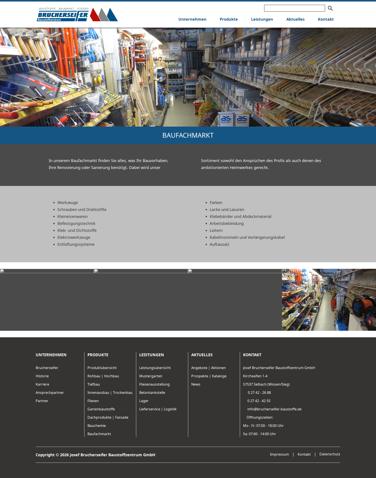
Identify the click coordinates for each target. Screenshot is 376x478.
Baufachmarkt (99, 433)
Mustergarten (150, 376)
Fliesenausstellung (154, 384)
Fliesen (93, 400)
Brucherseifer (47, 367)
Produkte (229, 19)
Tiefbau (93, 384)
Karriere (42, 384)
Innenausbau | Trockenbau (110, 392)
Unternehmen (192, 19)
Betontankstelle (152, 392)
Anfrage (5, 238)
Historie (42, 376)
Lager (144, 400)
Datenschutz (329, 454)
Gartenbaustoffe (101, 409)
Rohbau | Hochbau (103, 376)
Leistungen (262, 19)
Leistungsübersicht (155, 367)
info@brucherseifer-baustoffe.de (274, 409)
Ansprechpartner (50, 392)
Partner (42, 400)
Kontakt (326, 19)
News (195, 384)
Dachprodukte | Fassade (107, 417)
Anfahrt (5, 226)
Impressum (279, 454)
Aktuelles (295, 19)
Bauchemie (96, 425)
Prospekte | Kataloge (209, 376)
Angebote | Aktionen (208, 367)
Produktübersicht (102, 367)
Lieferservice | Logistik (158, 409)
